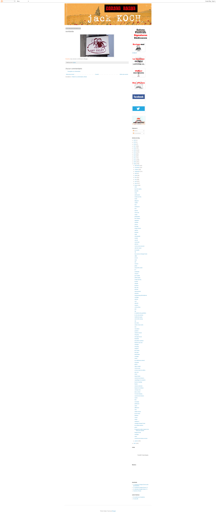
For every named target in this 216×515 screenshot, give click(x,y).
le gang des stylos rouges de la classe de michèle (142, 430)
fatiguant (137, 200)
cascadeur (137, 328)
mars (136, 183)
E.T (135, 269)
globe (136, 265)
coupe (136, 214)
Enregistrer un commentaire (74, 71)
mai (136, 179)
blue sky (136, 287)
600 (135, 309)
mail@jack (134, 52)
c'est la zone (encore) (139, 246)
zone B (136, 240)
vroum (136, 417)
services (136, 273)
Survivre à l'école (137, 490)
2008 (135, 163)
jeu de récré (137, 413)
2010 (135, 160)
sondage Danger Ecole (140, 423)
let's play (137, 352)
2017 (135, 146)
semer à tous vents (139, 324)
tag (135, 311)
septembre (137, 171)
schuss (136, 224)
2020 (135, 140)
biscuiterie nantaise (139, 340)
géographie (137, 216)
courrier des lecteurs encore (141, 438)
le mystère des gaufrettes (140, 313)
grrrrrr (136, 427)
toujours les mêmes (139, 388)
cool (136, 301)
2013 (135, 154)
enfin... (136, 436)
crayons (136, 305)
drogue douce (138, 228)
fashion (136, 210)
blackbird (137, 338)
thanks (136, 384)
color (136, 187)
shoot (136, 374)
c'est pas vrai (137, 390)
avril (136, 181)
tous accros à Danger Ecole (141, 254)
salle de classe (138, 248)
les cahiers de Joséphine (139, 497)
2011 (135, 158)
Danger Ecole (138, 432)
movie (136, 358)
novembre (137, 167)
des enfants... (138, 218)
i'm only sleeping (138, 393)
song (136, 192)
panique (136, 232)
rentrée (136, 238)
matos (136, 419)
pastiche (136, 330)
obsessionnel (138, 291)
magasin (137, 348)
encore (136, 258)
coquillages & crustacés (140, 380)
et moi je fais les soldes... (140, 370)
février (136, 185)
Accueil (97, 74)
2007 (135, 443)
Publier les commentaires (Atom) (79, 76)
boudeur (136, 285)
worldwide (137, 271)
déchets (136, 289)
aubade (136, 283)
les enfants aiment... (139, 425)
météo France (138, 411)
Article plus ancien (124, 74)
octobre (136, 169)
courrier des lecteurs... (140, 378)
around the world (138, 267)
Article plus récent (70, 74)
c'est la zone (137, 368)
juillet (136, 175)
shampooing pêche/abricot (141, 295)
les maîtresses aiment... (140, 360)
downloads (137, 354)
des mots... (137, 323)
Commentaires (137, 133)
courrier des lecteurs (139, 395)
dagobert (137, 220)
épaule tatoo (137, 376)
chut (136, 409)
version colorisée (138, 386)
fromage (136, 226)
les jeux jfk (135, 498)
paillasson (137, 403)
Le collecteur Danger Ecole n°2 (140, 487)
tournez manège (138, 382)
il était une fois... (138, 196)
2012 (135, 156)
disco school (137, 392)
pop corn (137, 372)
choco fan (137, 212)
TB (135, 252)
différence (137, 407)
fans (136, 399)
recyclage (137, 401)
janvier (136, 441)
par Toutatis (137, 275)
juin (136, 177)
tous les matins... (138, 189)
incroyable (137, 250)
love (136, 208)
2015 (135, 150)
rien (135, 326)
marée (136, 397)
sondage (137, 297)
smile (136, 234)
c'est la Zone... (138, 307)
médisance (137, 206)
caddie (136, 202)
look (136, 204)
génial (136, 364)
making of (137, 421)
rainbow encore (138, 332)
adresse (136, 244)
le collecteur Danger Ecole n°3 (140, 489)
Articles (136, 130)
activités (136, 222)
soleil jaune (137, 195)
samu (136, 405)
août (136, 173)
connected (137, 242)
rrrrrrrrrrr (136, 263)
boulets (136, 281)
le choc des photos (139, 315)
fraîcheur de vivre (139, 342)
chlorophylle (137, 236)
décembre (137, 165)
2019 (135, 142)
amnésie (137, 293)
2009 (135, 161)
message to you (138, 336)
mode (136, 198)
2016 (135, 148)
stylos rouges (138, 366)
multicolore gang (138, 317)
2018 (135, 144)
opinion (136, 230)
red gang (137, 334)
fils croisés (137, 350)
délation (136, 415)
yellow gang (137, 277)
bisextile (136, 191)
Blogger (114, 511)
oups (136, 260)
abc (135, 261)
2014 (135, 152)
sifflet (136, 256)
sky (135, 321)
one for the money (139, 319)
